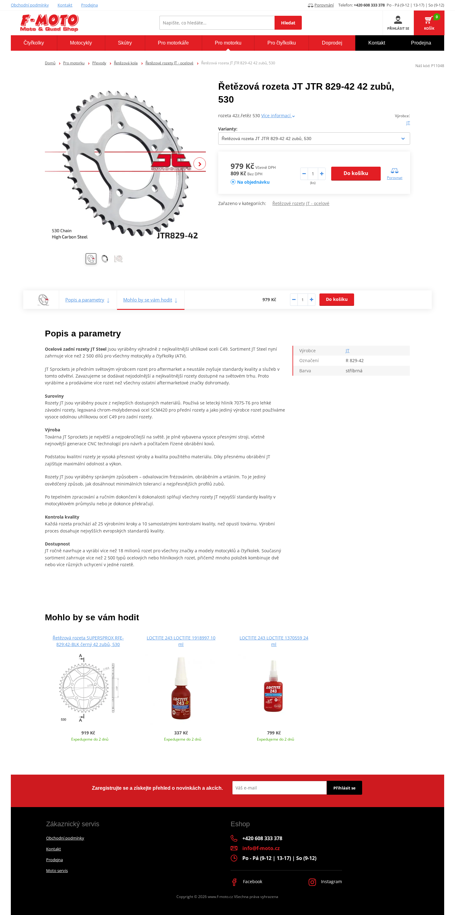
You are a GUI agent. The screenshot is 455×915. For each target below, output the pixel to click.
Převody (99, 63)
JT (408, 123)
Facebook (252, 881)
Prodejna (89, 5)
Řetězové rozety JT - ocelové (169, 63)
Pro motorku (73, 63)
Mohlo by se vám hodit (147, 300)
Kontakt (65, 5)
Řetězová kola (126, 63)
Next (199, 163)
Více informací (276, 115)
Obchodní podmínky (30, 5)
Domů (50, 63)
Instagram (331, 881)
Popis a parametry (84, 300)
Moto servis (57, 870)
